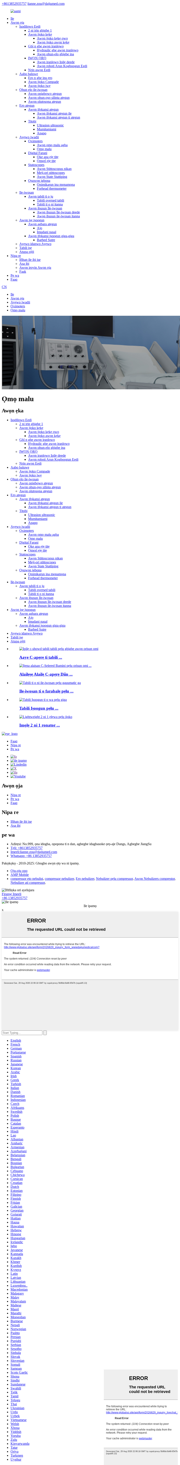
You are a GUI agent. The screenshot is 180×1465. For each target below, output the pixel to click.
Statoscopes (36, 165)
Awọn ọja (17, 22)
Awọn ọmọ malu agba (52, 145)
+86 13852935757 (14, 898)
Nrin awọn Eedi (39, 70)
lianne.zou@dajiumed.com (46, 3)
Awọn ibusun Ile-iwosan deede (58, 212)
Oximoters (35, 141)
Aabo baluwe (28, 74)
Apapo (41, 133)
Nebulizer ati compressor (28, 882)
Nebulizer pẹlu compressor (114, 878)
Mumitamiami (46, 129)
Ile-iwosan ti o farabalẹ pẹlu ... (46, 691)
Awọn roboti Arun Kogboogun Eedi (62, 66)
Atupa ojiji (26, 252)
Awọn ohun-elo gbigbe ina (55, 54)
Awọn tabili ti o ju (40, 196)
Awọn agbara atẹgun (42, 224)
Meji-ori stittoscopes (51, 173)
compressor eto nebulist (27, 878)
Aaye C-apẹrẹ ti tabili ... (40, 657)
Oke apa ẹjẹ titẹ (47, 157)
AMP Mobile (20, 875)
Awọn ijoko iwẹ (39, 86)
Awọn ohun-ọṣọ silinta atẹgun (49, 97)
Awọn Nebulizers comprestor (154, 878)
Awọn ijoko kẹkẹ (40, 34)
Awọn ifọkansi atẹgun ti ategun (58, 117)
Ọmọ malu (44, 149)
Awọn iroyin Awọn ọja (35, 267)
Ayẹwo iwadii (29, 137)
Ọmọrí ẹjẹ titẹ (46, 161)
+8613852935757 (14, 3)
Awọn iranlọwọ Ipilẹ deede (56, 62)
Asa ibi (24, 263)
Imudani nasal (46, 232)
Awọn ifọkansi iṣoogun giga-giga (51, 236)
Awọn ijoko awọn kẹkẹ (53, 42)
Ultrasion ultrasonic (50, 125)
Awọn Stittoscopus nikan (54, 169)
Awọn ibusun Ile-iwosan (45, 208)
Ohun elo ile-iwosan (33, 90)
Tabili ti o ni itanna (50, 204)
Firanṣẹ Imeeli (11, 894)
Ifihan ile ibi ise (30, 260)
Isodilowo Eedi (29, 26)
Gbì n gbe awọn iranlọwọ (46, 46)
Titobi (32, 121)
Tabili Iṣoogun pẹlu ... (38, 708)
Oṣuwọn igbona (39, 180)
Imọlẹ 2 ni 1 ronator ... (39, 725)
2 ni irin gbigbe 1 (40, 30)
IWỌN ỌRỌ (37, 58)
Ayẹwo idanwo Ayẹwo (35, 244)
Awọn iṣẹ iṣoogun (31, 220)
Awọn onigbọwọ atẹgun (45, 94)
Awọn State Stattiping (52, 177)
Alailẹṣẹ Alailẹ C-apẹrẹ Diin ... (46, 674)
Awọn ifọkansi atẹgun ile (54, 113)
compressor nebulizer (59, 878)
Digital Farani (37, 153)
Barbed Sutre (46, 240)
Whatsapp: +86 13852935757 (31, 856)
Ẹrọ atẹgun (26, 105)
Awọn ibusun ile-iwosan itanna (58, 216)
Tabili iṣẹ (25, 248)
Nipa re (16, 256)
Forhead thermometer (52, 188)
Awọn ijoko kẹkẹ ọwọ (52, 38)
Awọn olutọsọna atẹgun (44, 101)
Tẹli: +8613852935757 (27, 848)
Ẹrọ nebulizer (85, 878)
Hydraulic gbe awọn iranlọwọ (57, 50)
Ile (12, 18)
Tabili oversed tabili (50, 200)
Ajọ (39, 228)
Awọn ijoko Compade (43, 82)
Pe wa (15, 275)
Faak (22, 271)
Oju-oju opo (19, 871)
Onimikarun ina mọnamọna (56, 184)
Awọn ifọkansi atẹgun (43, 109)
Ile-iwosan (26, 192)
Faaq (14, 279)
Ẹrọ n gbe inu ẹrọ (40, 78)
